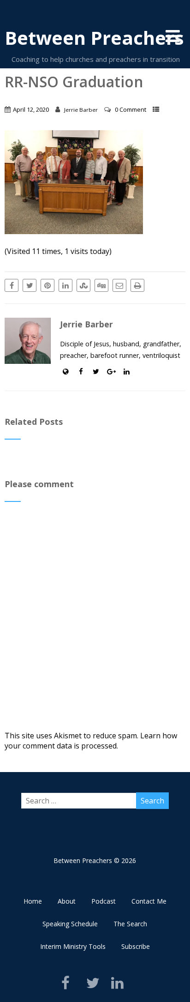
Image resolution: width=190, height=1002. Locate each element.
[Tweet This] (29, 285)
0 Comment (130, 109)
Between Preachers (94, 37)
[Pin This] (47, 285)
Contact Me (148, 901)
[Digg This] (101, 285)
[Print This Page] (137, 285)
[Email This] (119, 285)
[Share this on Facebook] (11, 285)
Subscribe (135, 946)
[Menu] (173, 35)
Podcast (103, 901)
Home (33, 901)
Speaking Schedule (70, 923)
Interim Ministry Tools (73, 946)
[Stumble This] (83, 285)
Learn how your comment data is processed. (91, 740)
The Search (130, 923)
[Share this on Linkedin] (65, 285)
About (67, 901)
